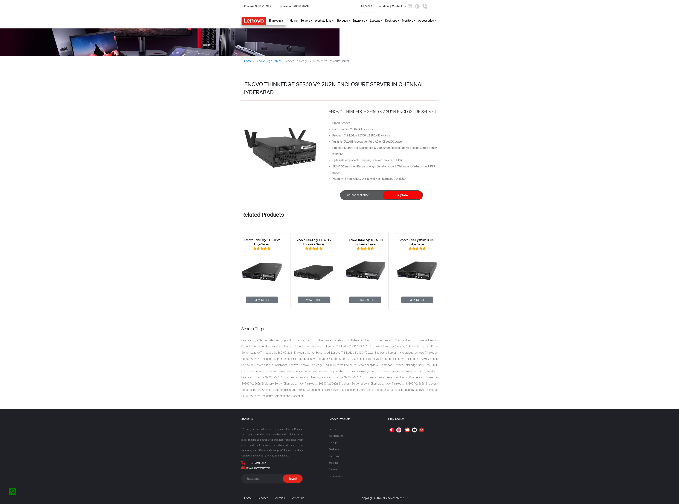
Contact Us (399, 6)
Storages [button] (342, 20)
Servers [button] (305, 20)
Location (383, 6)
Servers (333, 429)
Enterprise (334, 456)
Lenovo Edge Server (268, 61)
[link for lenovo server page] (410, 7)
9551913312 (257, 6)
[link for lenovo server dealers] (417, 7)
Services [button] (366, 6)
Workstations (336, 435)
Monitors (334, 469)
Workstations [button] (323, 20)
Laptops (333, 442)
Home (294, 20)
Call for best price (358, 195)
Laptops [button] (375, 20)
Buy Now (402, 195)
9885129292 (294, 6)
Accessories (335, 476)
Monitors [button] (407, 20)
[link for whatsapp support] (12, 491)
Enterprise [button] (359, 20)
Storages (333, 462)
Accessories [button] (426, 20)
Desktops (334, 449)
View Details (261, 299)
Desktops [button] (391, 20)
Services (262, 498)
